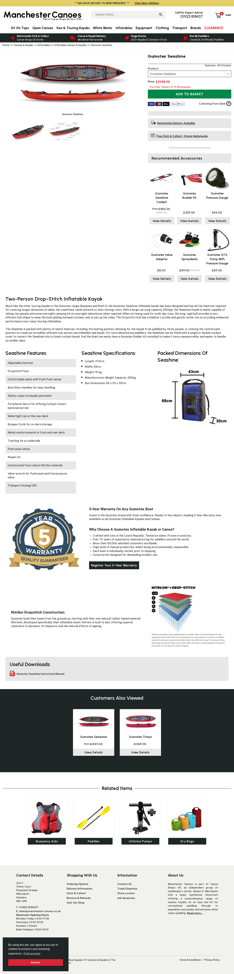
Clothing (162, 28)
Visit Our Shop (75, 902)
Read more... (195, 913)
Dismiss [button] (35, 962)
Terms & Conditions (190, 959)
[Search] (160, 15)
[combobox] (189, 74)
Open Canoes (42, 28)
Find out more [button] (32, 953)
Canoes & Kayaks (24, 45)
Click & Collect (76, 893)
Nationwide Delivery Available (176, 123)
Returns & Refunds (79, 898)
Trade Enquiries (127, 888)
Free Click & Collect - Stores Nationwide (182, 136)
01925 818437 (191, 16)
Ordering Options (77, 884)
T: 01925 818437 (27, 907)
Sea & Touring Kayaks (73, 28)
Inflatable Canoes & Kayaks (70, 45)
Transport (179, 28)
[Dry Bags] (187, 818)
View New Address (146, 3)
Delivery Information (79, 888)
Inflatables (44, 45)
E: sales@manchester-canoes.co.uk (38, 911)
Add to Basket (189, 94)
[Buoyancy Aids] (46, 818)
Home (5, 45)
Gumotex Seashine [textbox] (163, 74)
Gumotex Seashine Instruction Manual (40, 673)
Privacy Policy (212, 959)
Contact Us (124, 884)
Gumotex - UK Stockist (218, 65)
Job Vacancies (126, 898)
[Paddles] (93, 818)
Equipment (144, 28)
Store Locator (126, 893)
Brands (195, 28)
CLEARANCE (213, 28)
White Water (102, 28)
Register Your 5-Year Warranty (114, 565)
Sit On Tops (20, 28)
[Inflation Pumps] (140, 818)
